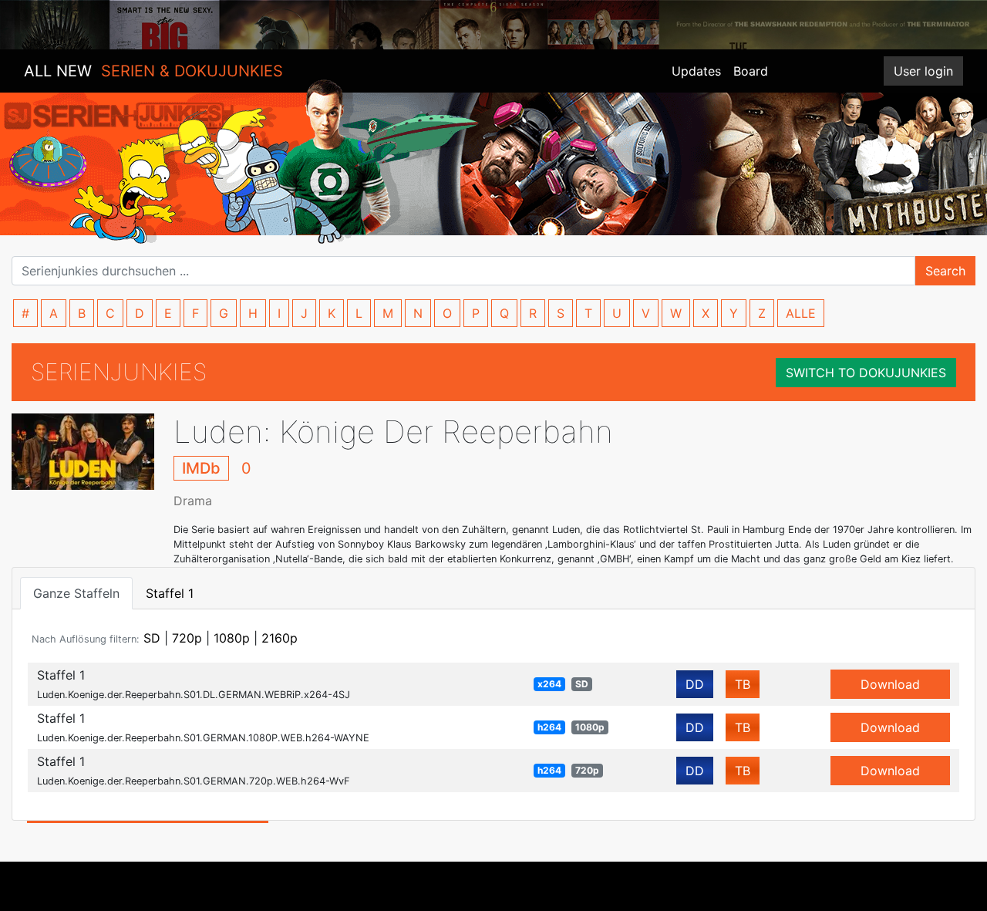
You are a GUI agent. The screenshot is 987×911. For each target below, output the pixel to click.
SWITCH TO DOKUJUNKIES (866, 372)
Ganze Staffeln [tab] (76, 593)
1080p (232, 638)
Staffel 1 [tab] (170, 593)
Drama (192, 500)
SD (151, 638)
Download (890, 684)
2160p (279, 638)
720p (187, 638)
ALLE (801, 313)
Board (750, 71)
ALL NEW (153, 71)
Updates (696, 71)
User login (923, 71)
